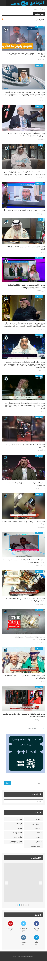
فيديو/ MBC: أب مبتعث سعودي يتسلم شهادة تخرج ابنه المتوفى (25, 445)
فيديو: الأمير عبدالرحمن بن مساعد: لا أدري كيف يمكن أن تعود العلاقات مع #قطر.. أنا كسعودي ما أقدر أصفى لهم (24, 325)
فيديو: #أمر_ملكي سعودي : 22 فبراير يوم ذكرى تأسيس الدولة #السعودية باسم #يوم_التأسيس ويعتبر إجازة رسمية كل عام (24, 95)
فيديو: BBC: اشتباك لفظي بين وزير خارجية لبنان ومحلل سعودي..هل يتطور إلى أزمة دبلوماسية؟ (26, 134)
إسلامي (38, 841)
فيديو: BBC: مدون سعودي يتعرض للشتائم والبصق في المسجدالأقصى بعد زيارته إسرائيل (26, 286)
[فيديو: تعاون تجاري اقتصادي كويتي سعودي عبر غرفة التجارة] (23, 231)
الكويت (40, 145)
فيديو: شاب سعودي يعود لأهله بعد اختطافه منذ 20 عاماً (24, 210)
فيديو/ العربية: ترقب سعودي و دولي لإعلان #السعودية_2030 (30, 638)
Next (40, 882)
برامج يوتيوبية (17, 832)
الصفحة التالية (32, 728)
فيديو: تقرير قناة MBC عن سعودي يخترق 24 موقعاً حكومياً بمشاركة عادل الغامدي (24, 715)
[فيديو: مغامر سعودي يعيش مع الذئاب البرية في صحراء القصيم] (23, 38)
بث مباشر (18, 823)
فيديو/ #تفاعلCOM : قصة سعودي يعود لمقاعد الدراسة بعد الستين (25, 484)
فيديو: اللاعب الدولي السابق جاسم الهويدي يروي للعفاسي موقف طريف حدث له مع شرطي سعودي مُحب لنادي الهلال (24, 173)
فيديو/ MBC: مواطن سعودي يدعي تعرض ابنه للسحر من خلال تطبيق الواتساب (25, 599)
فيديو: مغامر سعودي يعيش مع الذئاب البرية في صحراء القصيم (25, 55)
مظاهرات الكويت (35, 846)
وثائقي (19, 828)
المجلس (18, 819)
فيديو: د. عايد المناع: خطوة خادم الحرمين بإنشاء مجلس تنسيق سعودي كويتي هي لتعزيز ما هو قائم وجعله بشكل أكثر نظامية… (24, 364)
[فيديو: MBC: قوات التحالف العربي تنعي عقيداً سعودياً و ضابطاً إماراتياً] (23, 660)
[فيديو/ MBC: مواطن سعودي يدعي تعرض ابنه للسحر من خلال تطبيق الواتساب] (23, 583)
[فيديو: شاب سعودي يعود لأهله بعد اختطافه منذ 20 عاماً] (23, 195)
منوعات (38, 837)
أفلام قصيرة (17, 837)
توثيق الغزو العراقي (15, 841)
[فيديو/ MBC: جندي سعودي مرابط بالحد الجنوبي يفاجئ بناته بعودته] (23, 506)
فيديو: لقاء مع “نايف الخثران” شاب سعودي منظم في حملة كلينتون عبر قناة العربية (24, 561)
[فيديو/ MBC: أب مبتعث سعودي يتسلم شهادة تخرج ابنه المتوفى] (23, 428)
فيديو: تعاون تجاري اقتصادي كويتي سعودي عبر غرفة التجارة (26, 248)
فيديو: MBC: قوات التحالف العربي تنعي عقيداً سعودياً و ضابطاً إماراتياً (25, 677)
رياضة (38, 832)
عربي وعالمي (39, 27)
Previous (6, 882)
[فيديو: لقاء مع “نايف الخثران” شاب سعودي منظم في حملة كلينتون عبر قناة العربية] (23, 544)
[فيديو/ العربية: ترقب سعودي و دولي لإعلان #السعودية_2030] (23, 621)
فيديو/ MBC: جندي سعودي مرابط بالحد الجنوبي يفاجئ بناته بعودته (24, 522)
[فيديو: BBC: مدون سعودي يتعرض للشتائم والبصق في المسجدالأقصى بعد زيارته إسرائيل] (23, 269)
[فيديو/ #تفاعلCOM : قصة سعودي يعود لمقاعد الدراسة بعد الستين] (23, 467)
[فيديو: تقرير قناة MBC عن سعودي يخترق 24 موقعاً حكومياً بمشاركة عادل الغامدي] (23, 698)
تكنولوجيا (37, 828)
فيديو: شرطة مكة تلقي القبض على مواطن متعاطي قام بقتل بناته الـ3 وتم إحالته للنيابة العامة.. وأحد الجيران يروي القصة (25, 405)
